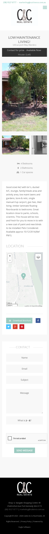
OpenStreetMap (37, 306)
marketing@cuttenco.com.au (32, 2)
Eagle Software (24, 527)
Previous (6, 97)
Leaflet (26, 306)
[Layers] (38, 257)
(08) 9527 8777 (9, 2)
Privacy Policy (26, 521)
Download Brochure (21, 320)
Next (43, 97)
